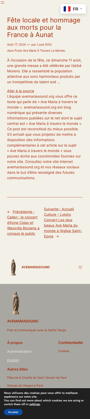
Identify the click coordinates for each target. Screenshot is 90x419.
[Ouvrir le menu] (2, 2)
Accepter (13, 412)
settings (34, 404)
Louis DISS (44, 44)
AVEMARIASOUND (36, 267)
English (13, 360)
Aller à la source (20, 91)
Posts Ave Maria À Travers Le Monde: (40, 50)
